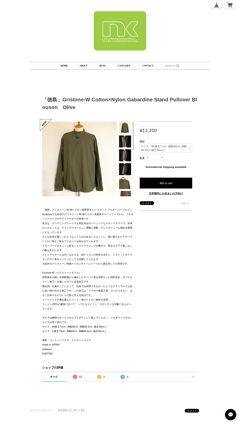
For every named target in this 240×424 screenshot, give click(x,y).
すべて (54, 376)
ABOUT (84, 65)
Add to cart (166, 183)
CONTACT (148, 65)
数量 (142, 158)
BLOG (102, 65)
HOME (64, 65)
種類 (142, 141)
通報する (185, 203)
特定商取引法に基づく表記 (71, 410)
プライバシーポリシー (41, 410)
